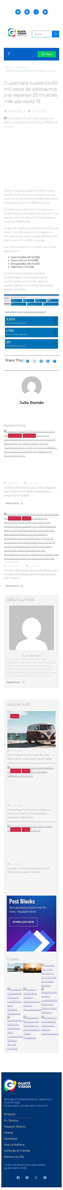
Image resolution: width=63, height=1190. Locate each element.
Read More (12, 503)
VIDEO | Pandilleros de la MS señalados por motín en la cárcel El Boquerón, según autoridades (30, 491)
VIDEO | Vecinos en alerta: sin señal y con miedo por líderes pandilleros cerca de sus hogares (31, 574)
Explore (15, 770)
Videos (26, 518)
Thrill (26, 770)
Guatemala (14, 435)
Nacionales (22, 67)
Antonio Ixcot (14, 566)
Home (7, 67)
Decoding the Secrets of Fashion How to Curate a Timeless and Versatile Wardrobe (29, 813)
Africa (14, 716)
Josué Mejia (13, 483)
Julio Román (15, 110)
